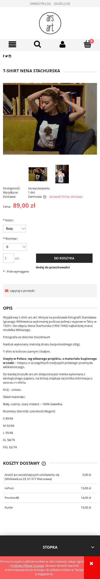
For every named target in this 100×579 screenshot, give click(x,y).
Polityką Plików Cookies (27, 565)
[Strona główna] (50, 22)
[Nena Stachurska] (38, 174)
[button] (12, 44)
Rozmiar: (10, 238)
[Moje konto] (62, 44)
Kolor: (8, 220)
